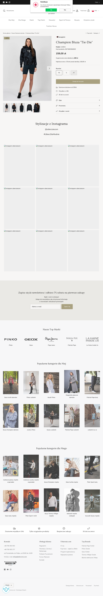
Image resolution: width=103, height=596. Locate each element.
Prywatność (89, 585)
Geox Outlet (85, 552)
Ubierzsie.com (79, 585)
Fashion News (51, 26)
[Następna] (49, 68)
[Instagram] (9, 2)
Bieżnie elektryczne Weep (89, 558)
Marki (32, 20)
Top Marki (41, 20)
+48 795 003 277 (9, 549)
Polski (96, 2)
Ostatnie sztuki (89, 20)
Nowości (52, 20)
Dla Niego (22, 20)
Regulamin (42, 546)
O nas (62, 546)
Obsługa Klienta (70, 585)
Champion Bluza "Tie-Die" (32, 33)
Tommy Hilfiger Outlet (89, 555)
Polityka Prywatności (46, 554)
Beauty (77, 20)
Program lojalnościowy (68, 552)
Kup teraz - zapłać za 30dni (69, 549)
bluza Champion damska (18, 33)
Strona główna (6, 33)
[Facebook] (4, 2)
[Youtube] (6, 2)
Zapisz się (67, 307)
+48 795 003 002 (9, 546)
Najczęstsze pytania (67, 555)
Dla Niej (11, 20)
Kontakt (41, 560)
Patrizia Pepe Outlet (88, 546)
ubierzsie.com (11, 590)
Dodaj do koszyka (78, 81)
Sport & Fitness (64, 20)
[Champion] (61, 38)
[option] (27, 68)
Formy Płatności (44, 557)
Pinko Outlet (86, 549)
